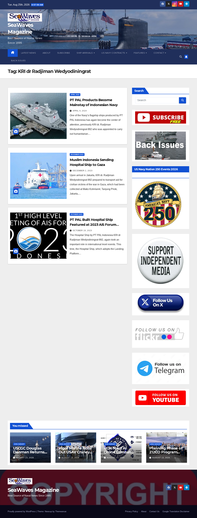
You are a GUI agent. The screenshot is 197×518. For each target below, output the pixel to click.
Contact (159, 53)
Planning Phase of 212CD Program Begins (166, 452)
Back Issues (18, 60)
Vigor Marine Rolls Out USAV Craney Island (74, 452)
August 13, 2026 (25, 458)
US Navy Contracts (113, 53)
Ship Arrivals (85, 53)
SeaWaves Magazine (33, 490)
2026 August (19, 444)
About (46, 53)
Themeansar (60, 511)
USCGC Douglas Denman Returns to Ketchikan (28, 452)
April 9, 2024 (80, 111)
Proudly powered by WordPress (22, 511)
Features (139, 53)
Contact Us (154, 511)
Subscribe (63, 53)
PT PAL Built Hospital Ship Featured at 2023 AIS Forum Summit (93, 225)
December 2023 (77, 154)
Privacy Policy (131, 511)
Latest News (28, 53)
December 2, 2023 (82, 171)
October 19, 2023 (82, 230)
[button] (180, 56)
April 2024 (75, 94)
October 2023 (76, 214)
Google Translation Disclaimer (176, 511)
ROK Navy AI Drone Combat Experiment (117, 452)
